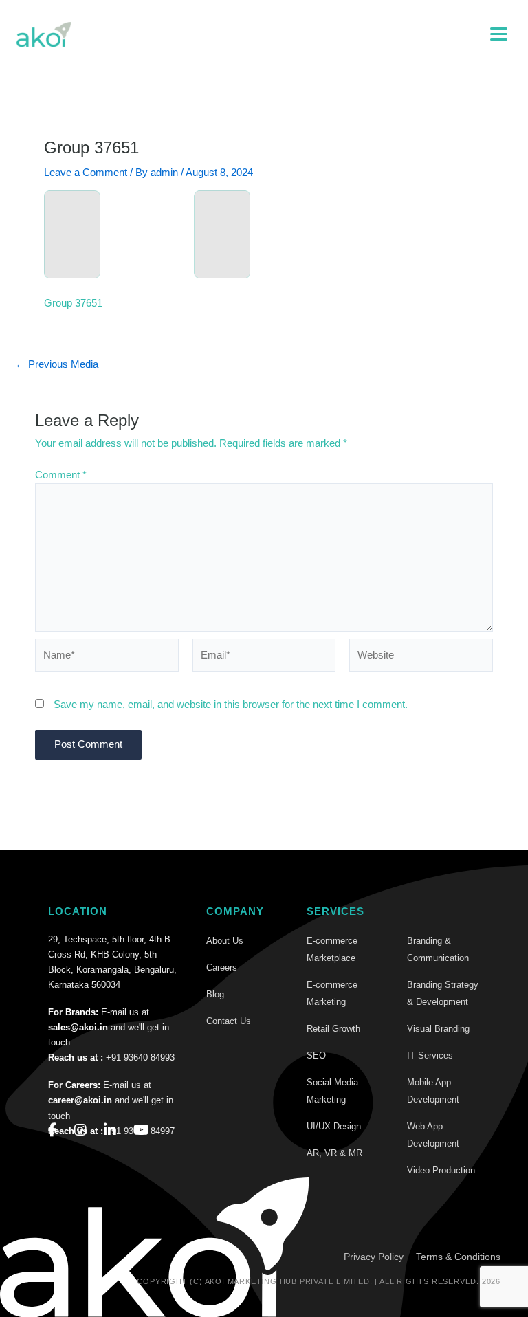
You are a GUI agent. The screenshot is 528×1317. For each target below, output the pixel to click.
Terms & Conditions (458, 1256)
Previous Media (56, 364)
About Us (224, 941)
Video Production (441, 1170)
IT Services (430, 1055)
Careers (221, 967)
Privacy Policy (374, 1256)
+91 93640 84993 (140, 1057)
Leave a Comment (85, 172)
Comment (61, 474)
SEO (316, 1055)
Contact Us (228, 1021)
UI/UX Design (334, 1126)
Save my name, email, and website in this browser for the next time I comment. (231, 704)
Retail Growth (333, 1028)
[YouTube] (141, 1130)
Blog (215, 994)
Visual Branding (438, 1028)
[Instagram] (80, 1130)
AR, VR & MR (334, 1153)
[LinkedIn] (110, 1130)
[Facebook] (52, 1130)
